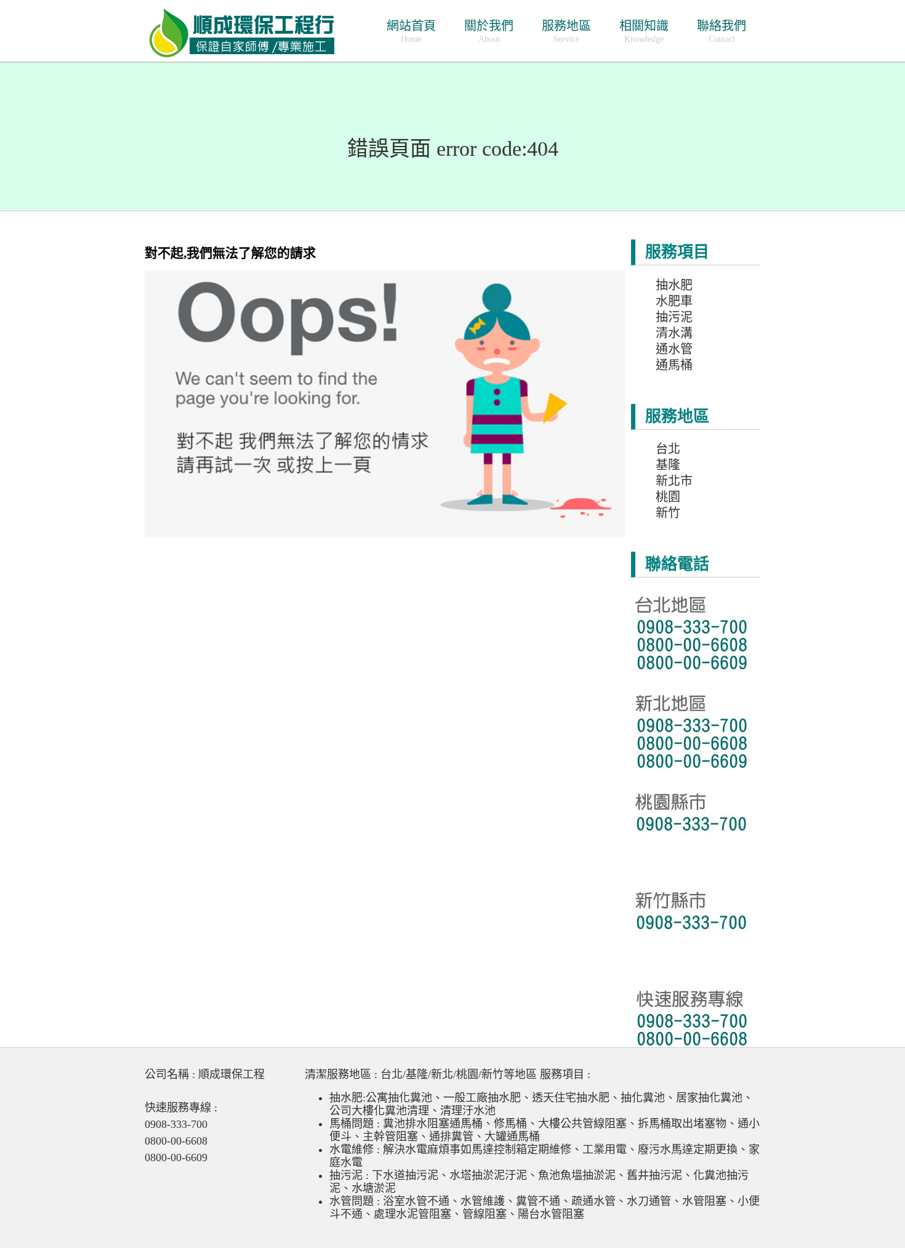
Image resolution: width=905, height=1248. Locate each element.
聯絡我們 (721, 31)
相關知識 (644, 31)
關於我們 (488, 31)
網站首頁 (411, 31)
